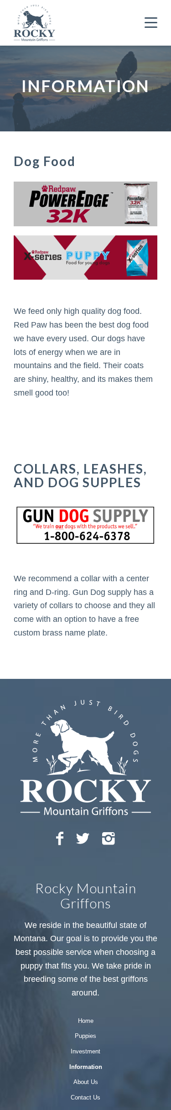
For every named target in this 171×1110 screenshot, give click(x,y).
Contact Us (85, 1097)
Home (85, 1020)
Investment (85, 1051)
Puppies (85, 1035)
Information (85, 1066)
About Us (85, 1082)
